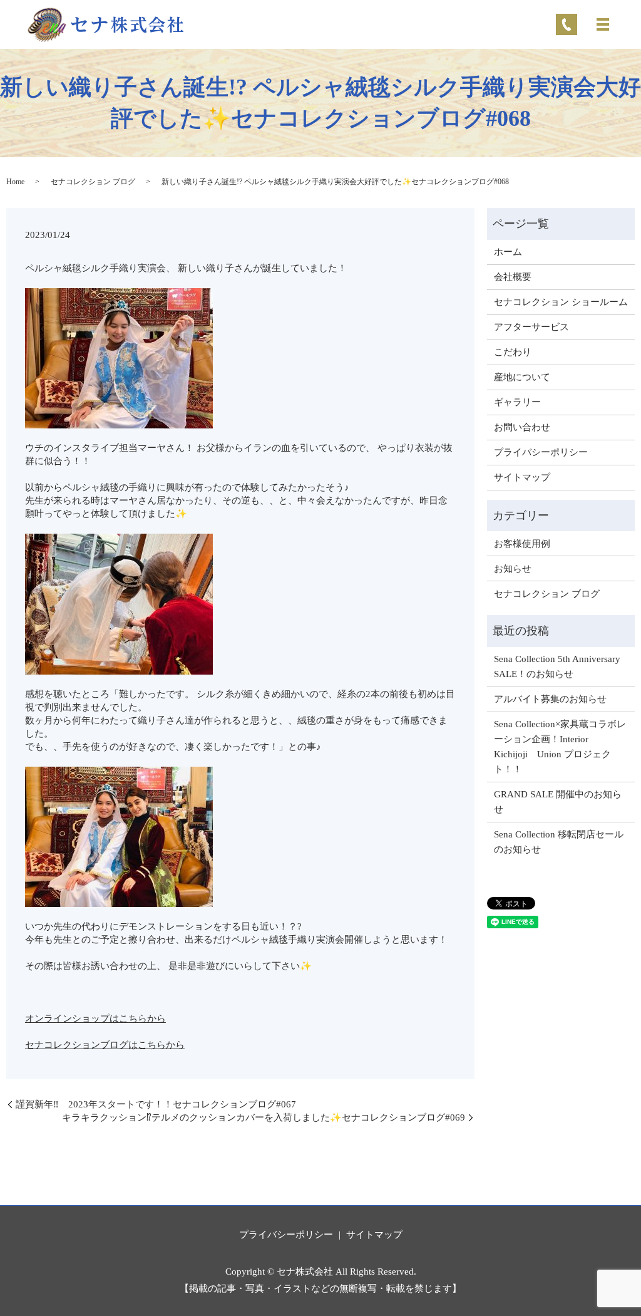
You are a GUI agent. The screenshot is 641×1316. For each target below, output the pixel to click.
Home (15, 181)
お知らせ (512, 569)
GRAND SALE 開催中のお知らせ (558, 801)
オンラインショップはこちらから (95, 1018)
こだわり (512, 352)
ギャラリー (517, 402)
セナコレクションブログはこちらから (105, 1045)
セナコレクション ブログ (93, 181)
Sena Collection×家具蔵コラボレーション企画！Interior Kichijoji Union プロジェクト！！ (560, 746)
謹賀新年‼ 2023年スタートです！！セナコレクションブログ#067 (156, 1104)
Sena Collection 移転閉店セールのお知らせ (558, 841)
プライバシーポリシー (541, 452)
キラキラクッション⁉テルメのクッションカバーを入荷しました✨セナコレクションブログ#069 (263, 1117)
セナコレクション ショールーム (561, 302)
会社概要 (512, 277)
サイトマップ (522, 477)
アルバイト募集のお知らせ (550, 699)
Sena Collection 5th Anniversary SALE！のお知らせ (557, 666)
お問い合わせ (522, 427)
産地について (522, 377)
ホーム (508, 252)
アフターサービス (531, 327)
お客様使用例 (522, 544)
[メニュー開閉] (603, 24)
